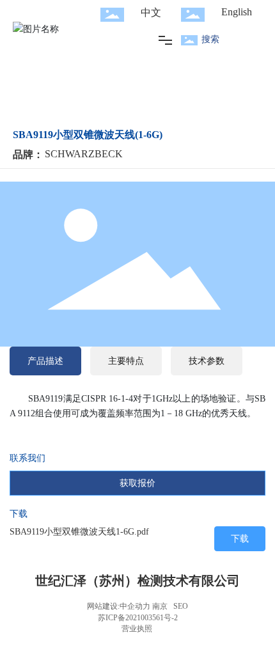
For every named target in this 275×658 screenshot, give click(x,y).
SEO (180, 606)
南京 (160, 606)
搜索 (210, 39)
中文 (151, 12)
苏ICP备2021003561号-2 (138, 617)
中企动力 (135, 606)
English (236, 11)
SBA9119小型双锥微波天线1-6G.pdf (79, 532)
